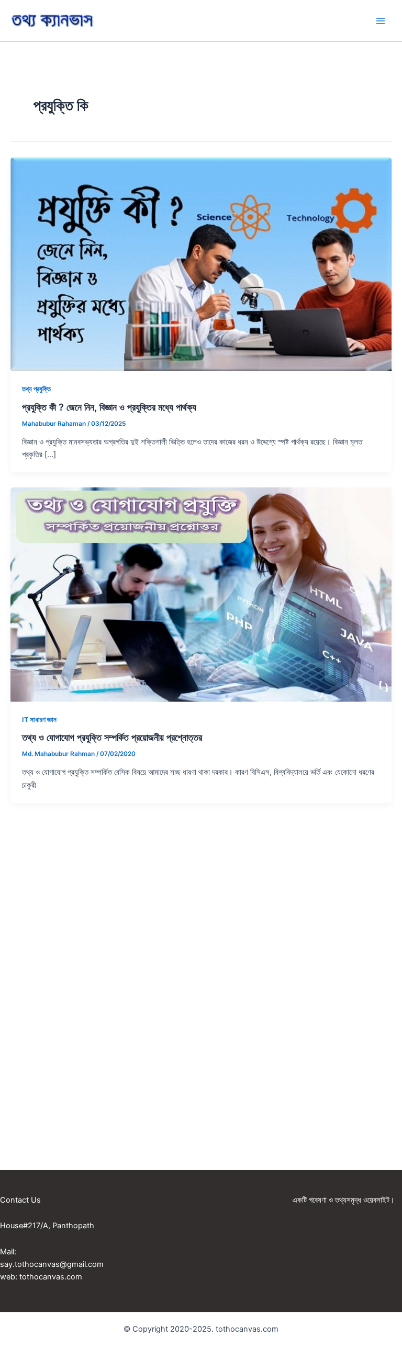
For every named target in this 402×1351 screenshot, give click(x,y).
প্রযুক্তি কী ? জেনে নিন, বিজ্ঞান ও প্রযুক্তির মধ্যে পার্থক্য (109, 407)
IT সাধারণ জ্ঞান (39, 720)
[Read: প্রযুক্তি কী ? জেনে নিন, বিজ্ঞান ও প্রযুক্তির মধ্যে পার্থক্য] (201, 264)
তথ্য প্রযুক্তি (36, 389)
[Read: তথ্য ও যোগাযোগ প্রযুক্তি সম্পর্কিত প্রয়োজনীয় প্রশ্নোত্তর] (201, 594)
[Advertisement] (201, 921)
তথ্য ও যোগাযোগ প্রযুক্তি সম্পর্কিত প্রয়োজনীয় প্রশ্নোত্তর (112, 737)
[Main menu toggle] (381, 21)
